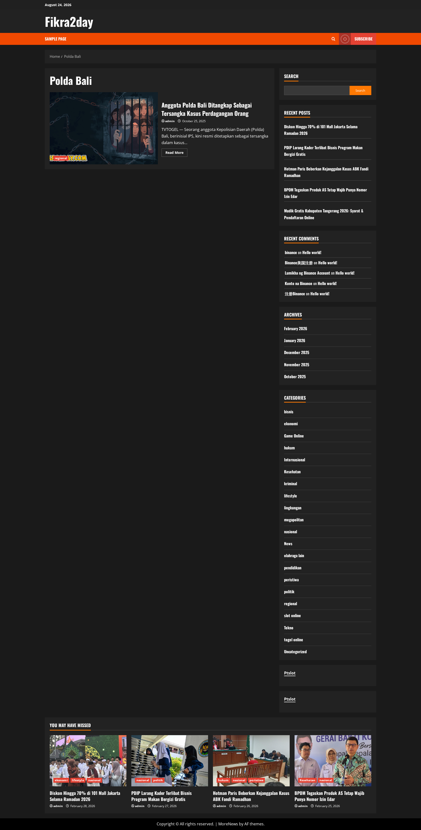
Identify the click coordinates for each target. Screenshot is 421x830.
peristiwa (291, 580)
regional (61, 158)
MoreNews (228, 824)
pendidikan (292, 568)
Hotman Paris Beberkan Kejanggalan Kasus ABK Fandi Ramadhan (251, 796)
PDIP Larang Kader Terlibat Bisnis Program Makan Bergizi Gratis (161, 796)
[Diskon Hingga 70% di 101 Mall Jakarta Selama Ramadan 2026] (88, 760)
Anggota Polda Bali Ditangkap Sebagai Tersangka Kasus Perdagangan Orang (104, 128)
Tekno (288, 628)
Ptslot (290, 673)
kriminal (290, 483)
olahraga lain (294, 555)
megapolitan (294, 520)
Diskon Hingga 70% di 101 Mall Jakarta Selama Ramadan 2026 (85, 796)
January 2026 (294, 340)
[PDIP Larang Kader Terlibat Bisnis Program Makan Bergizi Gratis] (169, 760)
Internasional (294, 460)
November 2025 (296, 364)
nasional (290, 531)
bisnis (288, 412)
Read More (176, 153)
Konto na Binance (298, 283)
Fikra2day (69, 21)
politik (289, 591)
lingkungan (292, 508)
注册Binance (295, 293)
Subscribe (363, 39)
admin (170, 121)
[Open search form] (333, 39)
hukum (289, 448)
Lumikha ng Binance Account (307, 273)
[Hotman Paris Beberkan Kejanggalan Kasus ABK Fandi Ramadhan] (251, 760)
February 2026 (295, 328)
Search (291, 76)
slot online (292, 615)
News (288, 543)
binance (291, 252)
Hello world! (311, 252)
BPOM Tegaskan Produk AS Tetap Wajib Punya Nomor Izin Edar (329, 796)
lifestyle (290, 496)
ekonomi (291, 423)
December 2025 (296, 352)
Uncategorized (295, 651)
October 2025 (295, 376)
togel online (293, 639)
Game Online (294, 436)
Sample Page (55, 39)
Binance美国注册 (299, 263)
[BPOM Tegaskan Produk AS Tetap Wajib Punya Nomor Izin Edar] (333, 760)
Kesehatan (292, 471)
